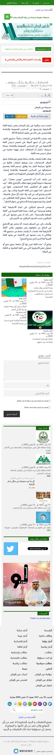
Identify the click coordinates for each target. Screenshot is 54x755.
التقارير (49, 668)
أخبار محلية (22, 630)
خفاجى (38, 751)
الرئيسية (48, 630)
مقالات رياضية (20, 663)
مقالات (48, 652)
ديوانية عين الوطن (43, 674)
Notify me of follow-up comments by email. (32, 400)
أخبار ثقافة (22, 646)
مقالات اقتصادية (19, 657)
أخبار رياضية (46, 646)
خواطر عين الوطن (44, 679)
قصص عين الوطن (18, 679)
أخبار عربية (22, 635)
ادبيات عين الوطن (18, 674)
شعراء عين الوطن (44, 685)
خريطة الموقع (12, 3)
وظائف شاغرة (45, 635)
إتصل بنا (36, 3)
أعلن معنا (24, 3)
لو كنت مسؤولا (44, 657)
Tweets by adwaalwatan (40, 618)
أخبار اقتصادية (20, 641)
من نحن (46, 3)
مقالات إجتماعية (19, 652)
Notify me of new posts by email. (36, 407)
